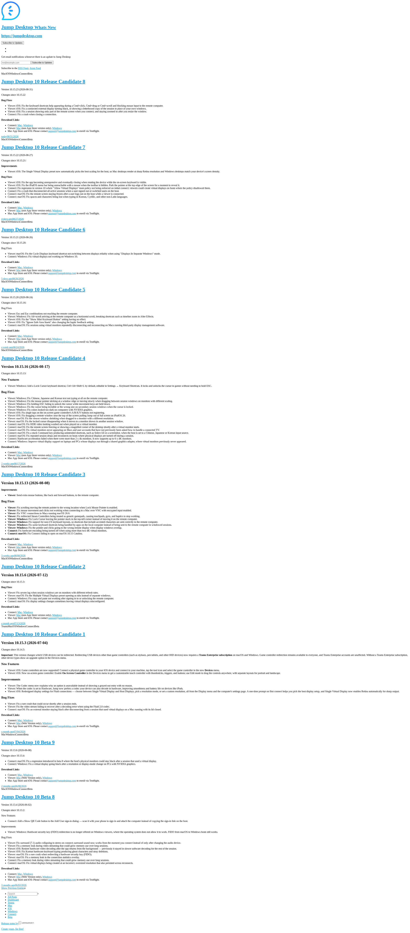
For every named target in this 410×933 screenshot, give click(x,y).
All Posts (12, 896)
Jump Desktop (28, 27)
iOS (10, 908)
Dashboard (13, 899)
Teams (11, 902)
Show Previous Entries (12, 888)
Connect (12, 914)
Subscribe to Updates (13, 43)
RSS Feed (23, 68)
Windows (28, 125)
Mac (19, 125)
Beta (10, 917)
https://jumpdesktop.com (21, 36)
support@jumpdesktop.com (62, 131)
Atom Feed (35, 68)
